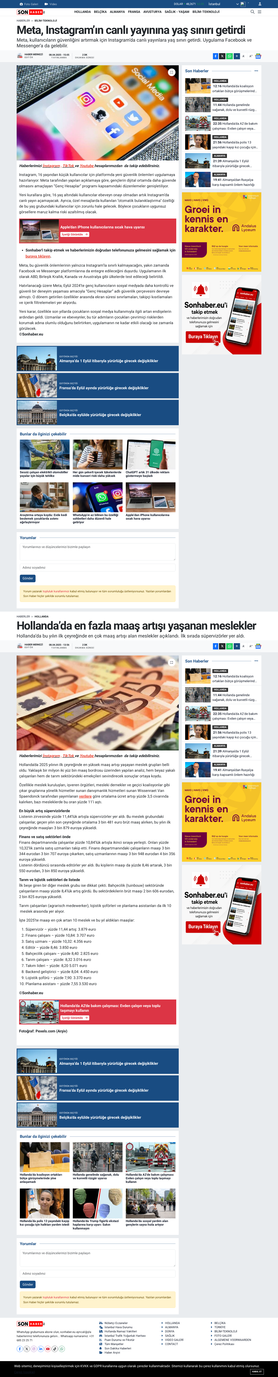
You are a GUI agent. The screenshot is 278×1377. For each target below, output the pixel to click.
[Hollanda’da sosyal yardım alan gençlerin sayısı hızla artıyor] (150, 1203)
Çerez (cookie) (24, 1372)
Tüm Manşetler (114, 1344)
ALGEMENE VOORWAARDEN (232, 1340)
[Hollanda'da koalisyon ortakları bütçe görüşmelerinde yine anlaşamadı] (45, 1157)
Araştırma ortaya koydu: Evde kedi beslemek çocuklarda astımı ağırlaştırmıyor (43, 518)
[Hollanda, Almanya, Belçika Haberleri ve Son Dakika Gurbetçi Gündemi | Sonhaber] (31, 11)
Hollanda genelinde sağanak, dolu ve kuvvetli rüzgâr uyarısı (234, 107)
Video (53, 4)
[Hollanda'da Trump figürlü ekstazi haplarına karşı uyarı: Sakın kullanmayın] (98, 1203)
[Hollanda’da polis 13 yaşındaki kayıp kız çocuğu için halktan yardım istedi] (45, 1203)
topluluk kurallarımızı (56, 591)
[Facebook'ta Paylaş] (215, 56)
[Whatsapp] (62, 1349)
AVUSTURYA (152, 12)
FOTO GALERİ (223, 1335)
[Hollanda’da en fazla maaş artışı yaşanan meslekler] (98, 702)
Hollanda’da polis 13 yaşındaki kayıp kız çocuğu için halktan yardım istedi (234, 145)
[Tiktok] (55, 1349)
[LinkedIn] (41, 1349)
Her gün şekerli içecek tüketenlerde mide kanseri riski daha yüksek (97, 474)
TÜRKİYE (220, 1327)
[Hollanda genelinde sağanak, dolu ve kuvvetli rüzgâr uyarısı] (98, 1157)
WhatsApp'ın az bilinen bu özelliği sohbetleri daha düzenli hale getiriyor (95, 518)
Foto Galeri (31, 4)
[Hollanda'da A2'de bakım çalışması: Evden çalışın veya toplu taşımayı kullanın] (150, 1157)
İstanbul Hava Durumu (118, 1327)
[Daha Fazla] (237, 56)
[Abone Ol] (258, 56)
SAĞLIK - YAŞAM (177, 12)
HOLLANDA (82, 12)
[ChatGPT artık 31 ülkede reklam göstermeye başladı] (150, 454)
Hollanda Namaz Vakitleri (121, 1331)
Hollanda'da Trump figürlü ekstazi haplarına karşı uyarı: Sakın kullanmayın (96, 1224)
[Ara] (252, 11)
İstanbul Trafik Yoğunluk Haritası (125, 1335)
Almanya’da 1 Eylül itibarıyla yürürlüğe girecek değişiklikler (231, 163)
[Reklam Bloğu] (221, 232)
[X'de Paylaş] (222, 56)
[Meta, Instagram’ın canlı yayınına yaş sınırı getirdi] (98, 112)
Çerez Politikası (224, 1344)
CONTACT (171, 1344)
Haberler (23, 20)
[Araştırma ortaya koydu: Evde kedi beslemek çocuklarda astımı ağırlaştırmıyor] (45, 497)
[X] (27, 1349)
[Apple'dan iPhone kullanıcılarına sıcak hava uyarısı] (150, 497)
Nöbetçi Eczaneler (116, 1323)
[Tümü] (256, 71)
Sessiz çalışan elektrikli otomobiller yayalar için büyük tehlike (44, 474)
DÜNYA (169, 1331)
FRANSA (134, 12)
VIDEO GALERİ (174, 1340)
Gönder (28, 578)
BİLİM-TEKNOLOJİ (206, 12)
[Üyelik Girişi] (258, 4)
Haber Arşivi (112, 1352)
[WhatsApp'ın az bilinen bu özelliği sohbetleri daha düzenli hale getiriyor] (98, 497)
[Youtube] (48, 1349)
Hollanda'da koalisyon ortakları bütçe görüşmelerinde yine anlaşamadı (234, 88)
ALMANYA (117, 12)
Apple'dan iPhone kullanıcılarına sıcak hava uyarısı (147, 516)
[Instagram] (34, 1349)
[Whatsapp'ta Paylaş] (229, 56)
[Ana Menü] (259, 11)
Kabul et (257, 1371)
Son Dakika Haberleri (118, 1348)
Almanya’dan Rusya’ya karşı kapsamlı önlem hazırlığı (233, 182)
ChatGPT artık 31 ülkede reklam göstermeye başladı (147, 474)
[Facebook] (20, 1349)
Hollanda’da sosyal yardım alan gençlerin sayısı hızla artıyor (147, 1222)
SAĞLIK (170, 1335)
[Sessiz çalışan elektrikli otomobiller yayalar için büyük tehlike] (45, 454)
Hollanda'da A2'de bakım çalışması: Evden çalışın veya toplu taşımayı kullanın (235, 126)
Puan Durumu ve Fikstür (119, 1340)
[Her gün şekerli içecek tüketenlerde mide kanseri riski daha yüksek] (98, 454)
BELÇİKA (100, 12)
